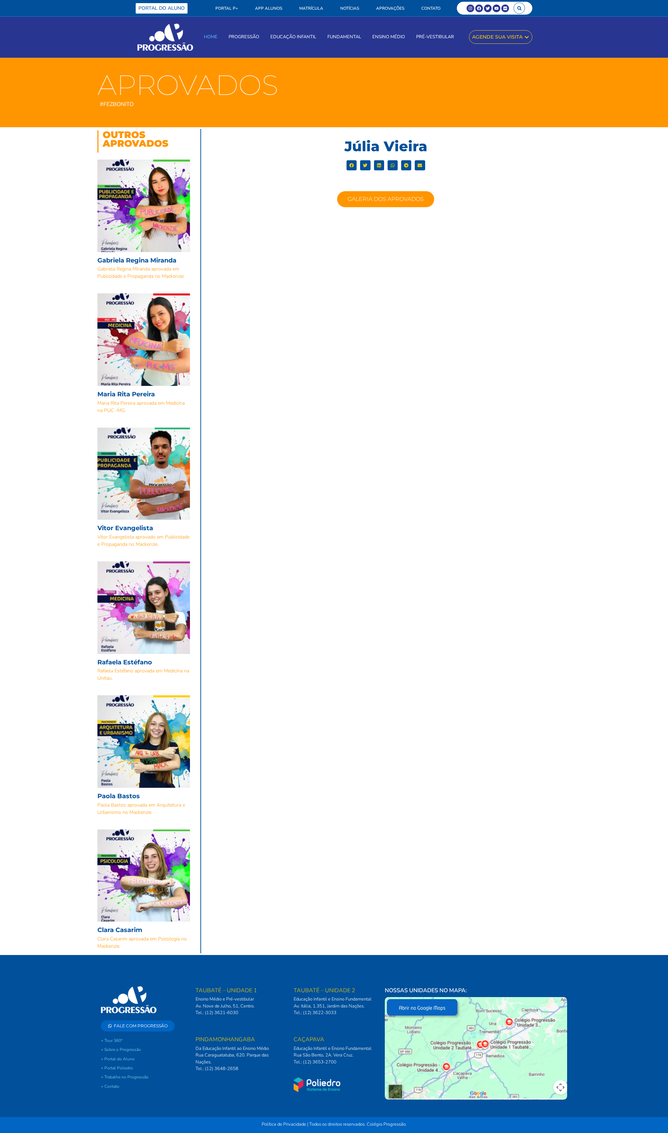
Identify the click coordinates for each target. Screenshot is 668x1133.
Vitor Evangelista (125, 528)
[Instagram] (470, 8)
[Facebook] (479, 8)
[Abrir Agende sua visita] (526, 37)
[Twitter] (488, 8)
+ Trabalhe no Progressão (125, 1077)
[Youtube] (496, 8)
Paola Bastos (118, 796)
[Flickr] (505, 8)
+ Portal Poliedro (117, 1068)
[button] (519, 8)
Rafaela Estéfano (124, 662)
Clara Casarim (119, 930)
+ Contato (110, 1086)
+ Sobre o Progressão (121, 1049)
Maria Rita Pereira (126, 394)
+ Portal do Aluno (118, 1059)
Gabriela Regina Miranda (136, 260)
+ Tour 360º (111, 1040)
